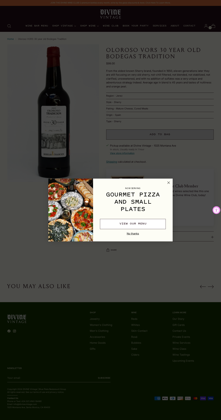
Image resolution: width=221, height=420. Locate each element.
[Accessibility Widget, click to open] (216, 210)
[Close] (168, 182)
